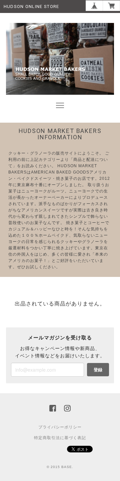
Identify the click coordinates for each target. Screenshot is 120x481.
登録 (98, 369)
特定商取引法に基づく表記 (60, 437)
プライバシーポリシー (60, 427)
